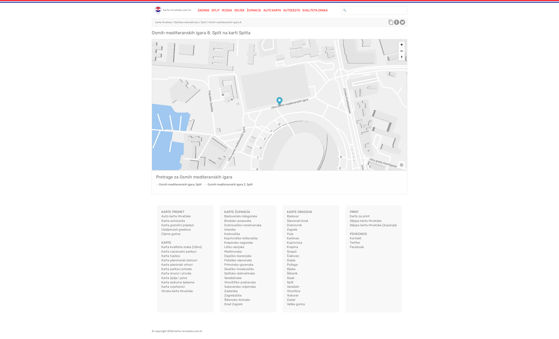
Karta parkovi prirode (176, 269)
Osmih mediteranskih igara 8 (225, 22)
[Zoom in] (402, 44)
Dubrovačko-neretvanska (242, 225)
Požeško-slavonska (238, 260)
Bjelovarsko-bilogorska (240, 216)
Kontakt (355, 238)
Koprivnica (294, 243)
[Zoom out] (402, 51)
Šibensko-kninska (237, 300)
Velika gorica (296, 304)
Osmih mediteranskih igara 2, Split (230, 184)
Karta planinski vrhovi (177, 265)
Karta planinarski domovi (179, 260)
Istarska (230, 229)
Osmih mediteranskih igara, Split (180, 184)
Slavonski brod (297, 221)
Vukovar (292, 295)
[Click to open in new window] (396, 23)
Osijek (239, 10)
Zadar (291, 300)
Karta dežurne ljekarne (177, 282)
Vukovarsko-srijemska (240, 287)
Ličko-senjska (234, 247)
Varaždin (293, 287)
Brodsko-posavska (237, 221)
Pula (290, 234)
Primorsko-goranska (238, 265)
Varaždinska (233, 278)
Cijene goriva (170, 234)
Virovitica (293, 291)
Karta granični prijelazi (177, 225)
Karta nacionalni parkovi (178, 251)
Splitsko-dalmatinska (186, 22)
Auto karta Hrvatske (176, 216)
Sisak (290, 278)
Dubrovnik (294, 225)
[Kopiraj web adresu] (390, 23)
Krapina (292, 247)
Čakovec (293, 256)
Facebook (357, 247)
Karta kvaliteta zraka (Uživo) (181, 247)
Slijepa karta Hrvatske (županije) (373, 225)
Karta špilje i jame (174, 278)
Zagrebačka (233, 295)
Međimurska (233, 251)
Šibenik (292, 273)
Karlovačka (232, 234)
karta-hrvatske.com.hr (177, 10)
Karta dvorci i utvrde (176, 273)
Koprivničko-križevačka (241, 238)
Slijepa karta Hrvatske (365, 221)
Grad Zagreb (233, 304)
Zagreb (203, 10)
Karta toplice (170, 256)
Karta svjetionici (173, 287)
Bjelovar (293, 216)
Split (215, 10)
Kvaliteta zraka (315, 10)
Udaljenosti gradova (176, 229)
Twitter (355, 243)
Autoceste (291, 10)
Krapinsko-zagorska (238, 243)
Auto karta (272, 10)
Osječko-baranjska (237, 256)
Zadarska (231, 291)
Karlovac (293, 238)
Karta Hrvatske (163, 22)
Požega (292, 265)
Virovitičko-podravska (240, 282)
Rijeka (227, 10)
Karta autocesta (173, 221)
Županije (254, 10)
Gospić (292, 251)
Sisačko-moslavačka (239, 269)
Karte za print (360, 216)
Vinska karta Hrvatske (177, 291)
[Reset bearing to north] (402, 57)
